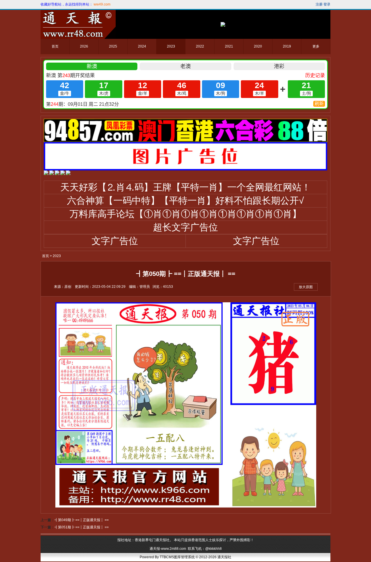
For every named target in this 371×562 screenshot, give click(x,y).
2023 (171, 46)
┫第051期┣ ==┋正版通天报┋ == (81, 527)
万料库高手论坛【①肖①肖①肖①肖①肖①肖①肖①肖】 (185, 214)
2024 (142, 46)
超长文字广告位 (185, 227)
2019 (287, 46)
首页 (55, 46)
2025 (113, 46)
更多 (315, 46)
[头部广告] (223, 24)
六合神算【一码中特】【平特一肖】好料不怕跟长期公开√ (185, 200)
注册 (319, 4)
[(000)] (185, 169)
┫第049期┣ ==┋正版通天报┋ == (81, 520)
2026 (84, 46)
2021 (229, 46)
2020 (258, 46)
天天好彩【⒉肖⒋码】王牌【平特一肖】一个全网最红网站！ (185, 187)
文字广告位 (115, 241)
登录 (326, 4)
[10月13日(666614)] (68, 174)
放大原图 (306, 287)
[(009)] (185, 141)
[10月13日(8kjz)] (57, 174)
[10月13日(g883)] (62, 174)
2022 (200, 46)
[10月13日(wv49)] (51, 174)
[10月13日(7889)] (46, 174)
